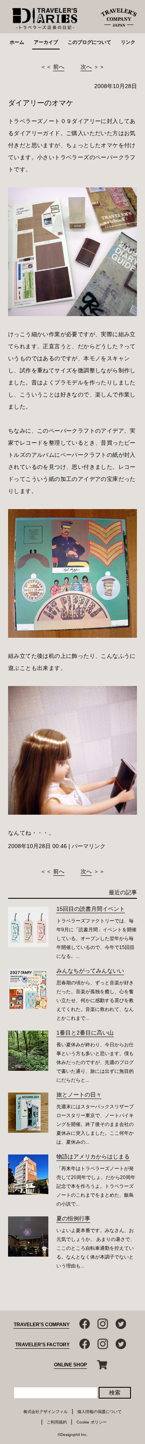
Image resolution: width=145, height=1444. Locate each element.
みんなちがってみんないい (90, 970)
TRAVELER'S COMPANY (42, 1324)
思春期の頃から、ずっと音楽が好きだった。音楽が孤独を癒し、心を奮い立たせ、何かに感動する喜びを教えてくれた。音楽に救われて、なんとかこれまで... (95, 1000)
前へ (58, 67)
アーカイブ (46, 42)
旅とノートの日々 (79, 1094)
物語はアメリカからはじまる (93, 1156)
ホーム (17, 42)
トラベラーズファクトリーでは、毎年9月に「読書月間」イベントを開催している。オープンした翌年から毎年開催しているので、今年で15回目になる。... (96, 938)
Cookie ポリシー (92, 1422)
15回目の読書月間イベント (90, 909)
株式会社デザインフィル (45, 1411)
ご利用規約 (57, 1422)
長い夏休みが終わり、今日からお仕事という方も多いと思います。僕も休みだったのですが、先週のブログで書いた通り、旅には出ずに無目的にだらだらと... (95, 1062)
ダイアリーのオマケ (40, 103)
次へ (86, 67)
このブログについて (89, 42)
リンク (128, 42)
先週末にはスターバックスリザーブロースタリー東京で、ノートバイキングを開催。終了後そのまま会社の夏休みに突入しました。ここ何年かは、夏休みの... (95, 1124)
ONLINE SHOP (70, 1365)
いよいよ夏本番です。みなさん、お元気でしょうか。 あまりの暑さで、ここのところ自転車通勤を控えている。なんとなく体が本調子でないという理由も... (95, 1248)
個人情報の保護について (99, 1411)
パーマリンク (89, 846)
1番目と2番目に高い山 (85, 1032)
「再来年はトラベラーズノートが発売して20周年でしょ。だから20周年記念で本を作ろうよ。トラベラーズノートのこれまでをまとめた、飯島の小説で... (95, 1186)
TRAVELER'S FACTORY (42, 1344)
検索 (114, 1392)
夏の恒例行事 (73, 1218)
